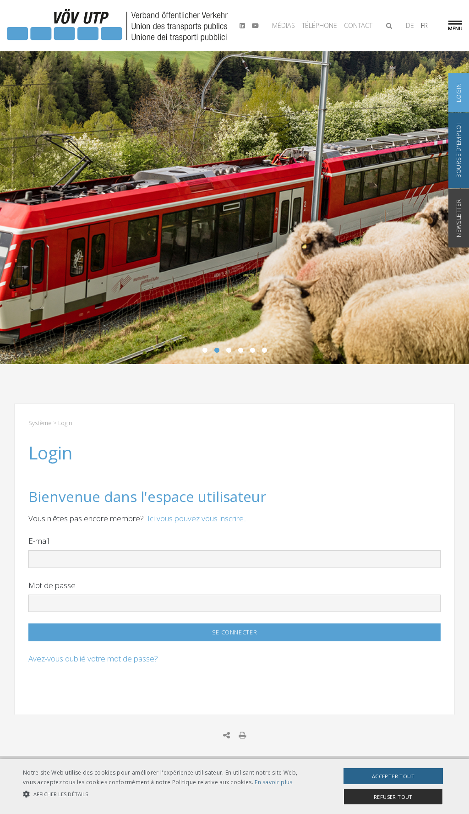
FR (424, 25)
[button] (160, 794)
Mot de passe (52, 585)
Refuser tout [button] (393, 796)
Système (40, 423)
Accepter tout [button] (393, 776)
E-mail (38, 540)
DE (410, 25)
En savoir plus (273, 782)
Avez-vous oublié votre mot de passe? (93, 658)
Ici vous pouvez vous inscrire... (197, 518)
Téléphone (319, 25)
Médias (283, 25)
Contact (358, 25)
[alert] (234, 786)
